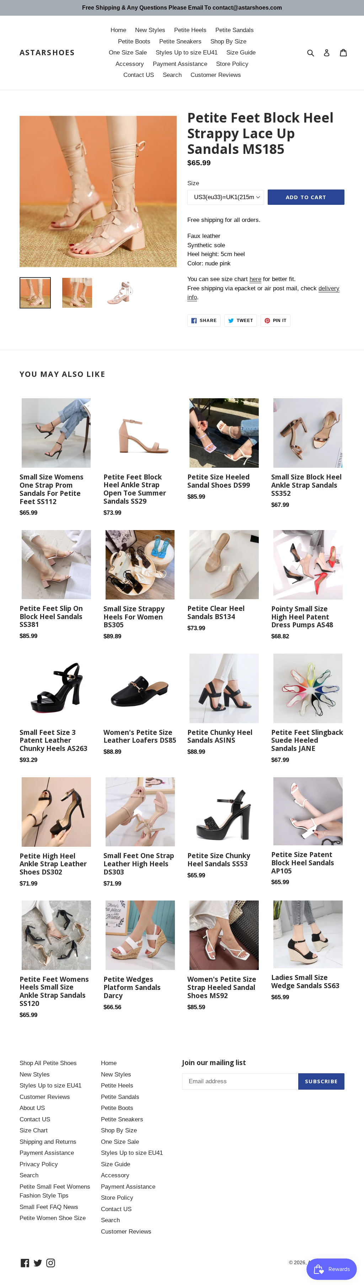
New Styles (150, 30)
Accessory (130, 64)
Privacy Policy (39, 1164)
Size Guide (241, 52)
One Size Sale (128, 52)
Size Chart (34, 1130)
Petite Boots (134, 41)
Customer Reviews (216, 75)
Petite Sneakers (180, 41)
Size (193, 183)
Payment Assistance (180, 64)
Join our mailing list (214, 1063)
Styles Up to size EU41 (187, 52)
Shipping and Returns (48, 1141)
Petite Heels (190, 30)
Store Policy (232, 64)
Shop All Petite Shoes (48, 1063)
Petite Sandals (234, 30)
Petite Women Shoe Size (53, 1218)
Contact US (138, 75)
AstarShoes (47, 52)
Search (172, 75)
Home (118, 30)
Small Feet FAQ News (49, 1207)
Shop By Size (228, 41)
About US (32, 1108)
